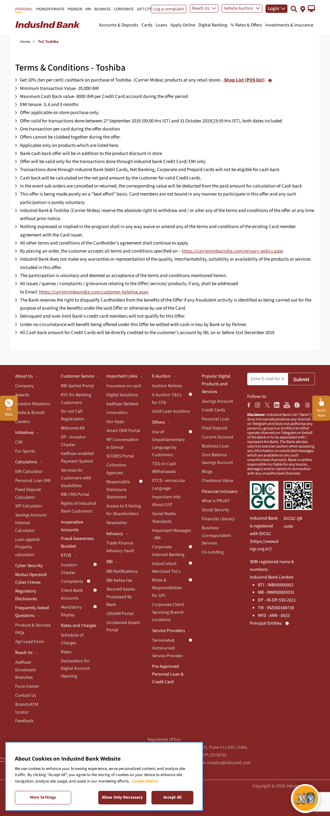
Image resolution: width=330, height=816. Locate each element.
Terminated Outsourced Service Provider (167, 648)
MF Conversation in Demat (122, 444)
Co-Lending (213, 552)
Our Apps (115, 421)
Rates (66, 652)
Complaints (72, 581)
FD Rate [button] (9, 412)
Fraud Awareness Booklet (77, 542)
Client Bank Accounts (72, 594)
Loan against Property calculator (27, 547)
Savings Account (217, 401)
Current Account (217, 437)
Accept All (172, 797)
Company (24, 386)
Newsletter (116, 523)
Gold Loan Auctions (171, 411)
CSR (19, 442)
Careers (22, 421)
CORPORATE (124, 9)
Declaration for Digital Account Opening (75, 669)
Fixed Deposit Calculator (28, 493)
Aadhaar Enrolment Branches (25, 670)
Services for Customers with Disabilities (76, 478)
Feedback (24, 721)
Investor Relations (32, 404)
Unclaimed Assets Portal (123, 626)
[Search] (294, 9)
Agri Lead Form (29, 641)
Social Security (215, 510)
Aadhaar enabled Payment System (77, 457)
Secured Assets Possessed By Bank (120, 597)
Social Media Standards (164, 518)
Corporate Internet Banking (168, 551)
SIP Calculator (28, 506)
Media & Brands (30, 412)
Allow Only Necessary (122, 797)
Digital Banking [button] (213, 25)
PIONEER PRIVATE (50, 9)
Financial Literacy (218, 519)
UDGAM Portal (120, 613)
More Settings (43, 797)
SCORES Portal (120, 456)
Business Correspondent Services (216, 536)
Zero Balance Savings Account (217, 459)
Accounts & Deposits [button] (118, 25)
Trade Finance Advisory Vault (120, 547)
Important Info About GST (166, 501)
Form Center (27, 686)
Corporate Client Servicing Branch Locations (168, 612)
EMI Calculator (29, 471)
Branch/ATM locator (26, 708)
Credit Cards (213, 410)
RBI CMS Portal (75, 494)
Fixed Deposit (215, 428)
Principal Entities (266, 623)
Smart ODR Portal (123, 430)
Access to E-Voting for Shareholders (123, 510)
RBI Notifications (122, 571)
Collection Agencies (116, 469)
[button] (311, 8)
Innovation (117, 412)
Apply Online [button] (182, 25)
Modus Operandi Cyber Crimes (31, 578)
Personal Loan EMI (33, 480)
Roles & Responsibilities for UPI (167, 588)
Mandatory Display (71, 611)
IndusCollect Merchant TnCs (166, 568)
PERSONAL (24, 9)
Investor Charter (69, 569)
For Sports (25, 451)
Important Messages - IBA (171, 534)
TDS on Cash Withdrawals (164, 468)
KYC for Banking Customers (76, 399)
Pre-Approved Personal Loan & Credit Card (168, 674)
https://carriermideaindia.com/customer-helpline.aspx (94, 292)
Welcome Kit (73, 428)
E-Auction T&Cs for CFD (166, 399)
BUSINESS (102, 9)
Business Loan (215, 446)
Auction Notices (167, 386)
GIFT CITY (144, 9)
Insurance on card (123, 386)
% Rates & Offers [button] (246, 25)
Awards (22, 395)
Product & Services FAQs (33, 629)
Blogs (207, 471)
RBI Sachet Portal (77, 386)
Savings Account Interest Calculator (30, 523)
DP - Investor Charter (73, 441)
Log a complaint (168, 9)
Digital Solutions (122, 395)
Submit (301, 379)
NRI (88, 9)
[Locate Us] (302, 8)
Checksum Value (217, 480)
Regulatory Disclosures (26, 595)
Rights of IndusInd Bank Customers (78, 507)
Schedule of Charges (72, 639)
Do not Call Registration (72, 415)
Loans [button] (161, 25)
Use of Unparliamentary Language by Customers (168, 443)
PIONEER (75, 9)
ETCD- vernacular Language (168, 484)
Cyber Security (29, 565)
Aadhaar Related (122, 404)
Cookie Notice (145, 781)
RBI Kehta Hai (119, 580)
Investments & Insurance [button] (289, 25)
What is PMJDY (216, 501)
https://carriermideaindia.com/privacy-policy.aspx (232, 251)
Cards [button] (146, 25)
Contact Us (25, 695)
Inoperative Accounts (72, 526)
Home (25, 41)
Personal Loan (215, 419)
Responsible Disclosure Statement (118, 490)
